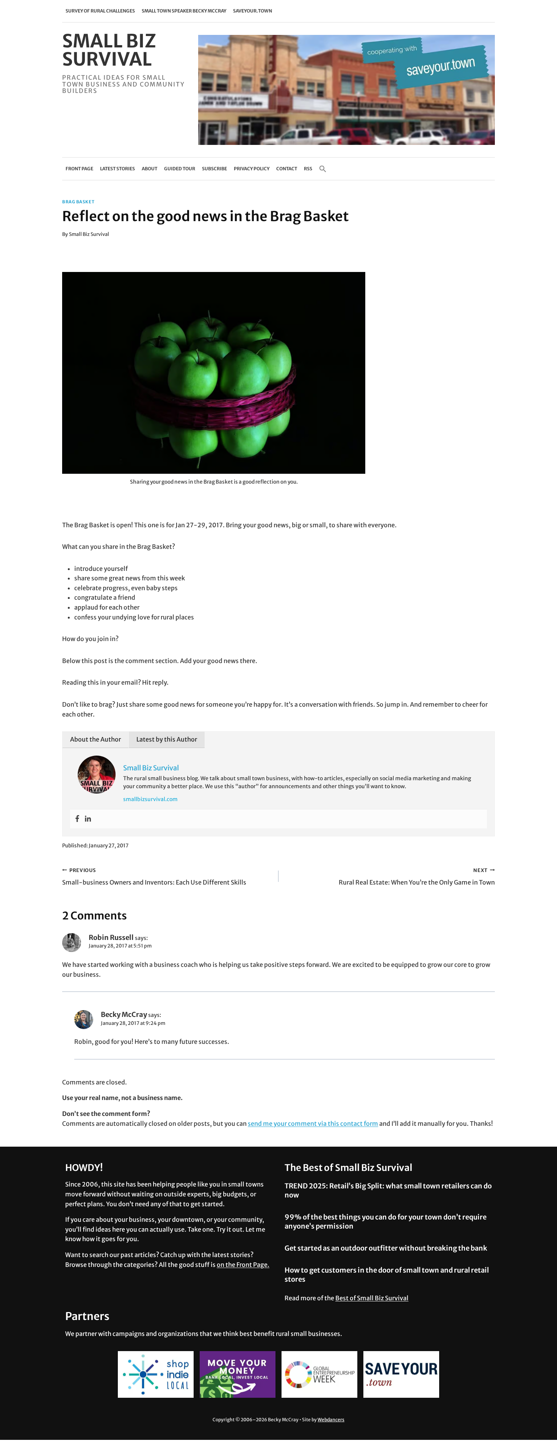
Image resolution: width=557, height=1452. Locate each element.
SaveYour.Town (252, 11)
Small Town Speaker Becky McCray (184, 11)
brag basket (78, 201)
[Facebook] (77, 819)
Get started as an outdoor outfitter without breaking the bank (386, 1248)
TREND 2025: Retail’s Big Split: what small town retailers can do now (388, 1190)
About (149, 168)
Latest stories (117, 168)
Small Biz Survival (89, 234)
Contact (286, 168)
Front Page (79, 168)
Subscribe (214, 168)
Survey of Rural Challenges (100, 11)
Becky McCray (124, 1014)
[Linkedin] (87, 819)
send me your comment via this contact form (313, 1123)
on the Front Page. (243, 1264)
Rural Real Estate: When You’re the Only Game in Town (417, 876)
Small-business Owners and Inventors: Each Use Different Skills (154, 876)
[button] (323, 169)
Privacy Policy (251, 168)
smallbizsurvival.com (150, 799)
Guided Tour (179, 168)
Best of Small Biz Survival (371, 1298)
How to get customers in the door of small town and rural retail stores (387, 1274)
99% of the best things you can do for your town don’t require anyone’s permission (386, 1221)
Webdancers (331, 1419)
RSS (308, 168)
